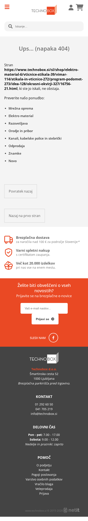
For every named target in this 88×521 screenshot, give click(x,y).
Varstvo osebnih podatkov (44, 479)
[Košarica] (79, 7)
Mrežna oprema (21, 108)
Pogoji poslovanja (44, 475)
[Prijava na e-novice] (45, 319)
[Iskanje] (10, 26)
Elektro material (21, 116)
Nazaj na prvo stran (24, 215)
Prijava (69, 7)
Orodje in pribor (21, 131)
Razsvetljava (18, 123)
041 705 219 (44, 409)
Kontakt (44, 470)
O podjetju (44, 465)
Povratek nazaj (20, 191)
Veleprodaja (44, 489)
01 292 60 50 (44, 404)
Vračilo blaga (44, 484)
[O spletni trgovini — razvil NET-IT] (71, 510)
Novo (13, 161)
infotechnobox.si (44, 414)
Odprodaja (17, 146)
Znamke (15, 153)
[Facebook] (53, 337)
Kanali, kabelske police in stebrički (35, 138)
